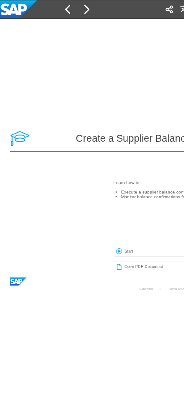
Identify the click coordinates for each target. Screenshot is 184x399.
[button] (68, 9)
